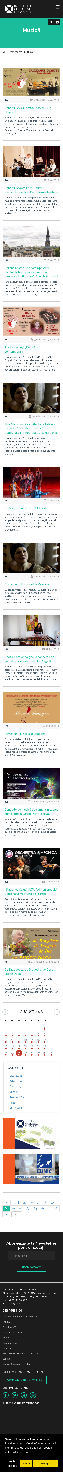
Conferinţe (16, 1086)
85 (42, 1208)
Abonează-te (31, 1267)
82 (20, 1208)
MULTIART (16, 1108)
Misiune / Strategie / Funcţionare (20, 1316)
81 (13, 1208)
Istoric (6, 1337)
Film (12, 1102)
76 (31, 1202)
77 (38, 1202)
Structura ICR (9, 1327)
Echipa (6, 1322)
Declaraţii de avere (12, 1343)
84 (35, 1208)
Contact (6, 1358)
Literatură (16, 1075)
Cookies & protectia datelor (16, 1364)
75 (24, 1202)
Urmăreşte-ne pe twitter (24, 1379)
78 (45, 1202)
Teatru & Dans (18, 1097)
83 (28, 1208)
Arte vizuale (17, 1081)
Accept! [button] (45, 1463)
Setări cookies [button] (12, 1463)
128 (55, 1208)
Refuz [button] (26, 1463)
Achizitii (7, 1348)
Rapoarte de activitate (14, 1332)
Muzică (14, 1092)
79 (52, 1202)
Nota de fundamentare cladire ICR (20, 1353)
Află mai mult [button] (21, 1452)
